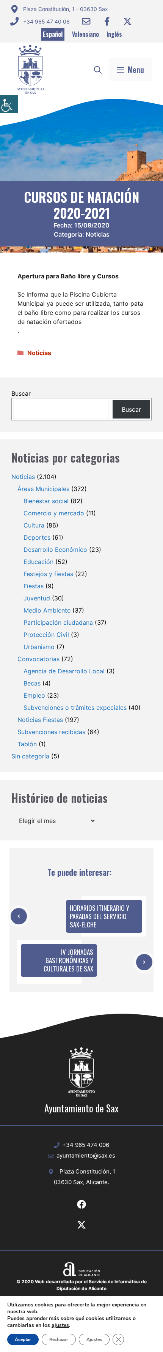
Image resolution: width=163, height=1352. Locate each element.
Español (53, 34)
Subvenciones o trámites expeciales (75, 707)
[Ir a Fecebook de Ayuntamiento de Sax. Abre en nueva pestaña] (81, 1204)
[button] (97, 69)
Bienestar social (46, 501)
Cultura (34, 525)
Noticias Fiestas (40, 719)
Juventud (37, 598)
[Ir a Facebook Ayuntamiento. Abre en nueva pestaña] (107, 21)
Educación (38, 561)
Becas (32, 683)
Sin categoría (30, 756)
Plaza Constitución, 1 (87, 1171)
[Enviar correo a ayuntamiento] (86, 21)
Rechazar (58, 1339)
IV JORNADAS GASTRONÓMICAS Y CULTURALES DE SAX (68, 960)
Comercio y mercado (54, 513)
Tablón (27, 744)
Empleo (34, 695)
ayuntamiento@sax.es (85, 1155)
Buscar (21, 393)
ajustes (60, 1325)
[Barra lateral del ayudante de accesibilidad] (9, 104)
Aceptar (23, 1339)
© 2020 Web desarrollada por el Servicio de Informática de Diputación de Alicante (81, 1285)
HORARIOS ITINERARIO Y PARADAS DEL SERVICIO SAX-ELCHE (99, 916)
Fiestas (34, 586)
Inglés (114, 34)
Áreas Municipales (43, 489)
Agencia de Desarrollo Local (64, 671)
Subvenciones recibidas (51, 732)
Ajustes (94, 1339)
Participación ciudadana (58, 622)
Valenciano (85, 34)
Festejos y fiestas (48, 574)
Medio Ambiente (47, 610)
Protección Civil (46, 634)
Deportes (37, 537)
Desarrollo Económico (55, 549)
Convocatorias (38, 659)
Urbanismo (39, 647)
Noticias (98, 234)
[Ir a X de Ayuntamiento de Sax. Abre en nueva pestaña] (81, 1225)
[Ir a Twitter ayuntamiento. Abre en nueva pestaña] (127, 21)
